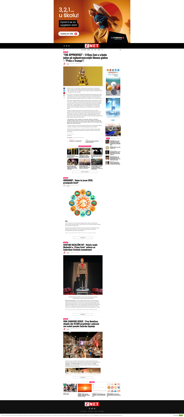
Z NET (68, 64)
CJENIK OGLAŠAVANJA (101, 411)
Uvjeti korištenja (90, 411)
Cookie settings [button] (175, 415)
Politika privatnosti (83, 411)
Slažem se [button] (180, 415)
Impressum (95, 411)
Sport (95, 49)
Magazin (99, 49)
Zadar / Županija (83, 49)
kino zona (82, 137)
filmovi (78, 137)
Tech (102, 49)
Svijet (92, 49)
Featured (74, 137)
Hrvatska (88, 49)
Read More (96, 415)
